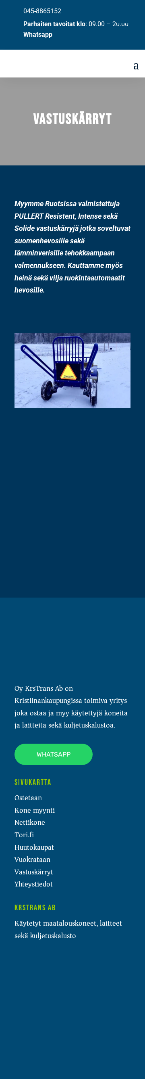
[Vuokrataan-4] (34, 562)
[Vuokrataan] (72, 405)
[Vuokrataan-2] (34, 458)
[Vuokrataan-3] (34, 510)
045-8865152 (42, 11)
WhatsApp (53, 754)
